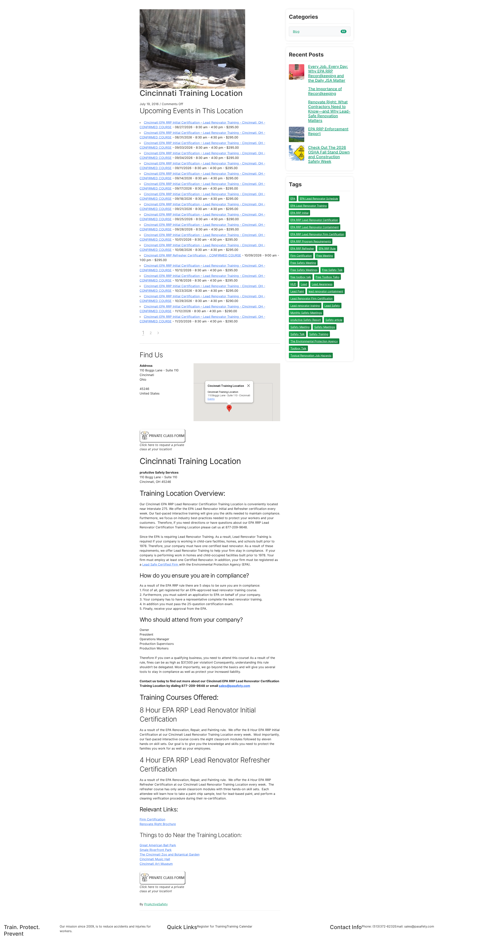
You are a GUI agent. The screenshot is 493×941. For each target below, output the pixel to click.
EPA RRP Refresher (302, 248)
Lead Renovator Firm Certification (311, 298)
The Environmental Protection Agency (314, 341)
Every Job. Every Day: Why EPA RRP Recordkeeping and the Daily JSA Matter (328, 73)
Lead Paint (297, 291)
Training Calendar (239, 926)
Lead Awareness (322, 284)
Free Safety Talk (332, 270)
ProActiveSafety (156, 904)
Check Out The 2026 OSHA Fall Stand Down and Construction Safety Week (329, 154)
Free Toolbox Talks (327, 277)
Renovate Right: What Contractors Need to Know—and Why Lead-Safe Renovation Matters (329, 111)
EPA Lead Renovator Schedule (319, 198)
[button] (229, 408)
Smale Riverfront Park (156, 850)
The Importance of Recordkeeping (325, 91)
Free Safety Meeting (303, 262)
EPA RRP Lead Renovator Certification (314, 220)
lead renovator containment (326, 291)
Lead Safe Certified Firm (160, 564)
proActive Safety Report (305, 319)
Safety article (333, 319)
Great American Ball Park (158, 845)
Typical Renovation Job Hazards (310, 355)
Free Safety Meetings (303, 270)
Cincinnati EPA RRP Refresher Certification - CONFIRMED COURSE (192, 255)
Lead (304, 284)
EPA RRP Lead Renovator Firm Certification (317, 234)
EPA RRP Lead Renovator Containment (314, 227)
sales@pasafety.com (234, 686)
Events (211, 398)
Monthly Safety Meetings (306, 312)
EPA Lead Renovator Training (308, 205)
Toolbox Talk (298, 348)
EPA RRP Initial (299, 212)
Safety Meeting (300, 327)
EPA (292, 198)
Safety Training (318, 334)
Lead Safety (332, 305)
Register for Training (212, 926)
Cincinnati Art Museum (156, 864)
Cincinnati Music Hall (155, 859)
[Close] (248, 385)
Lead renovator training (305, 305)
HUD (293, 284)
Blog (296, 31)
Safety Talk (297, 334)
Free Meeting (324, 255)
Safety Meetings (324, 327)
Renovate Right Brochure (158, 824)
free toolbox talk (300, 277)
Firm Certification (152, 819)
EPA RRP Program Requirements (310, 241)
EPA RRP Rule (327, 248)
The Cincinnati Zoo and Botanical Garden (170, 854)
